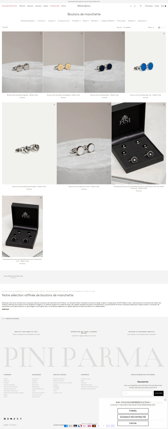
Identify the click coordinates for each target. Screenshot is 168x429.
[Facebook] (5, 419)
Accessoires (38, 6)
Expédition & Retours (59, 378)
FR (140, 6)
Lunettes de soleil (37, 394)
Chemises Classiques (9, 384)
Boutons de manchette (38, 392)
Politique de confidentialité (88, 388)
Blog (82, 380)
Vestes (5, 378)
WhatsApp (56, 386)
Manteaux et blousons (10, 388)
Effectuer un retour (58, 380)
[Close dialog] (165, 400)
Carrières (83, 382)
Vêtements (22, 6)
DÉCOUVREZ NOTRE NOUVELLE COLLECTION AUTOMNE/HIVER (84, 1)
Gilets (5, 396)
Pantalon (6, 382)
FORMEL (133, 411)
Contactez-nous (57, 392)
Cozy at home (36, 396)
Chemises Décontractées (10, 386)
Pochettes (35, 382)
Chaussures (30, 6)
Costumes (6, 380)
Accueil (4, 318)
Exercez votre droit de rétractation (62, 382)
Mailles (6, 394)
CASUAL (133, 423)
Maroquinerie (35, 386)
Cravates (34, 380)
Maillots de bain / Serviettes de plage (13, 392)
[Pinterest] (21, 419)
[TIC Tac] (14, 419)
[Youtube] (11, 419)
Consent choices (59, 425)
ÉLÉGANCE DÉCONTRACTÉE (133, 417)
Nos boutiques (149, 6)
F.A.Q (54, 390)
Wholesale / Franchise (86, 384)
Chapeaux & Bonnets (37, 388)
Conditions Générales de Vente (89, 386)
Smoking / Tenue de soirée (11, 390)
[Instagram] (8, 419)
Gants (33, 390)
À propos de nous (85, 378)
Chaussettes (35, 384)
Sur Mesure (56, 388)
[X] (17, 419)
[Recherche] (131, 6)
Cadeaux (45, 6)
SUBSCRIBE (159, 393)
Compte (55, 384)
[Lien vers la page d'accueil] (84, 6)
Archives (63, 6)
